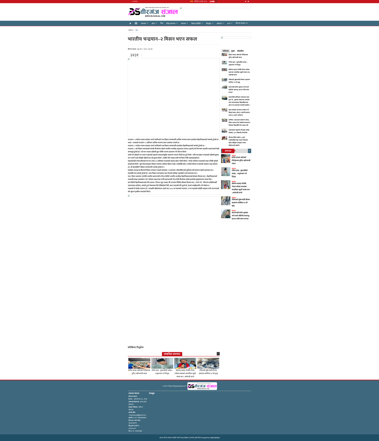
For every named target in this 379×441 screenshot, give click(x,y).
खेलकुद (208, 23)
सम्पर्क (192, 437)
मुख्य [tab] (233, 51)
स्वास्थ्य (183, 23)
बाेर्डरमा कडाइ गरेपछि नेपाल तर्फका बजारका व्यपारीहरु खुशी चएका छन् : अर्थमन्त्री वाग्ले (185, 373)
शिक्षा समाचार (170, 23)
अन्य (228, 23)
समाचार (143, 23)
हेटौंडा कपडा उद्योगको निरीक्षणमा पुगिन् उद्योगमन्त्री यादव (139, 372)
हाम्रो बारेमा (198, 437)
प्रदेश (153, 23)
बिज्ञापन (186, 437)
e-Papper (134, 1)
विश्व (161, 23)
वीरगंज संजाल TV (242, 23)
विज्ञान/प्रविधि (196, 23)
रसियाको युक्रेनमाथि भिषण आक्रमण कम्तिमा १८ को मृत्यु (208, 372)
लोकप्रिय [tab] (240, 51)
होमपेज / (131, 30)
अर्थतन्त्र (219, 23)
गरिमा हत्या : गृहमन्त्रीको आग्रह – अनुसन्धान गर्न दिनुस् (162, 372)
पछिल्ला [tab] (226, 51)
